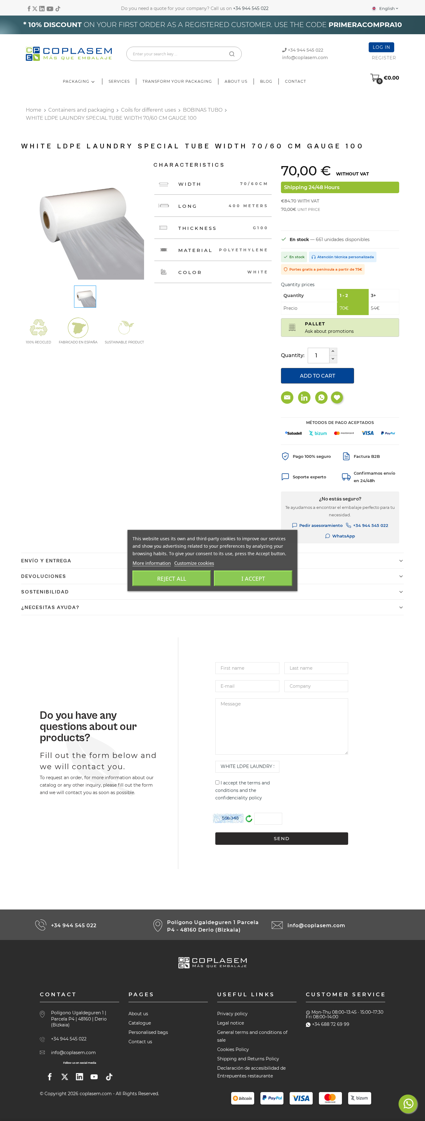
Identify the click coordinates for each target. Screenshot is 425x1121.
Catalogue (139, 1023)
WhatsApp (343, 535)
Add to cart (317, 376)
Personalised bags (148, 1032)
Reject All (171, 578)
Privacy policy (232, 1013)
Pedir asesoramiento (321, 525)
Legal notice (230, 1023)
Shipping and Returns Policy (248, 1059)
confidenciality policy (238, 798)
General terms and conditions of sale (252, 1036)
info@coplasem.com (305, 57)
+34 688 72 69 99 (330, 1024)
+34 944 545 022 (251, 8)
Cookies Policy (233, 1049)
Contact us (140, 1041)
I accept (253, 578)
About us (138, 1013)
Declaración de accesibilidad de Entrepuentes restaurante (251, 1072)
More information (152, 563)
